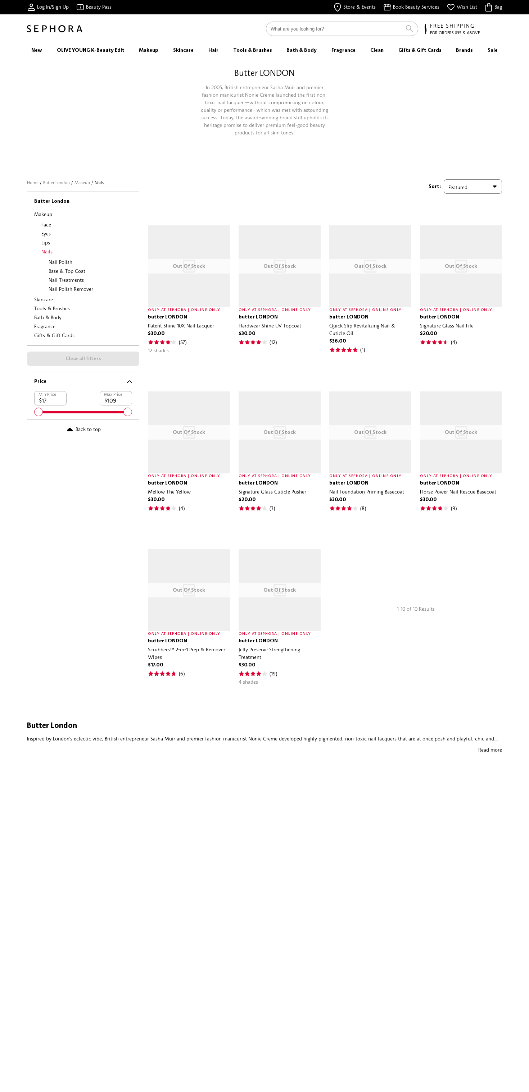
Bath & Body (48, 317)
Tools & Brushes (52, 308)
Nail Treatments (66, 280)
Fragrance (44, 326)
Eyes (46, 233)
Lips (45, 242)
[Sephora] (54, 28)
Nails (47, 251)
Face (46, 224)
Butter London (56, 182)
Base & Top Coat (67, 271)
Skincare (43, 299)
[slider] (38, 412)
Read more (490, 750)
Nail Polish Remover (71, 289)
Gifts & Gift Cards (54, 335)
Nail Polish (60, 262)
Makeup (82, 182)
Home (33, 182)
